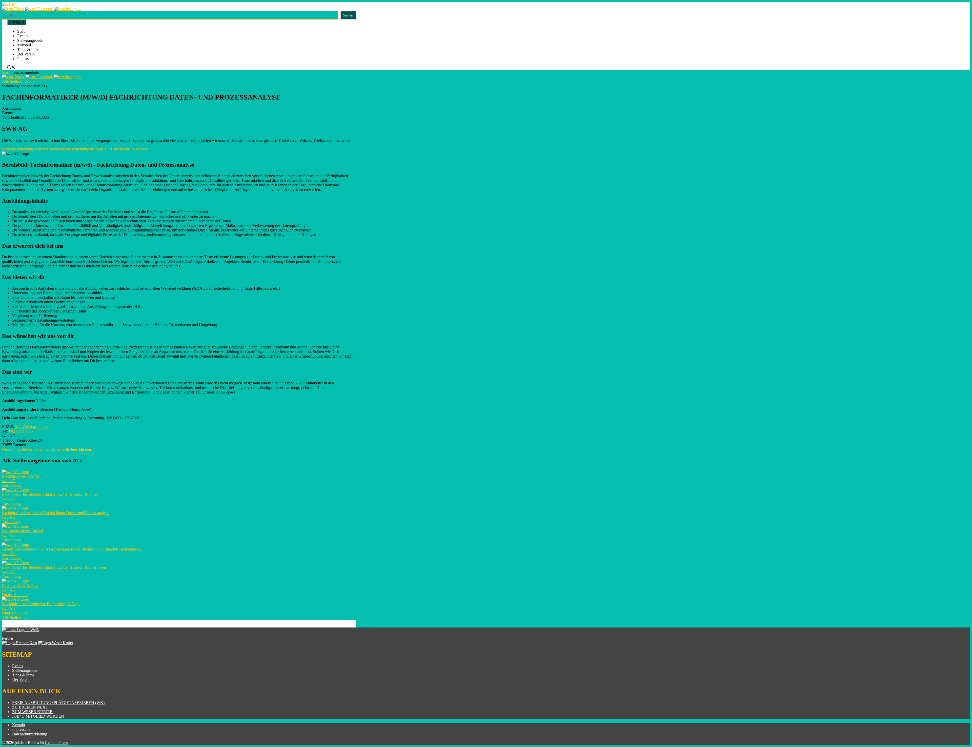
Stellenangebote (30, 40)
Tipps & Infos (28, 49)
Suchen (348, 15)
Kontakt (18, 725)
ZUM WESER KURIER (32, 712)
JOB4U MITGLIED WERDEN (38, 716)
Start (21, 31)
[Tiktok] (13, 9)
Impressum (21, 729)
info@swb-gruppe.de (32, 426)
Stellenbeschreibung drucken (80, 149)
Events (22, 36)
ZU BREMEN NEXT (30, 707)
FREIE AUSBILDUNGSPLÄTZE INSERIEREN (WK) (58, 702)
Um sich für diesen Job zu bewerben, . (47, 449)
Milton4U (25, 45)
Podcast (23, 58)
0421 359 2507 (21, 431)
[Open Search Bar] (11, 68)
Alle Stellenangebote (18, 81)
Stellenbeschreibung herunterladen (29, 149)
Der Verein (26, 54)
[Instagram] (68, 9)
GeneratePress (56, 742)
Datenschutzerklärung (29, 734)
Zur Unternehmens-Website (126, 149)
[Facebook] (39, 9)
